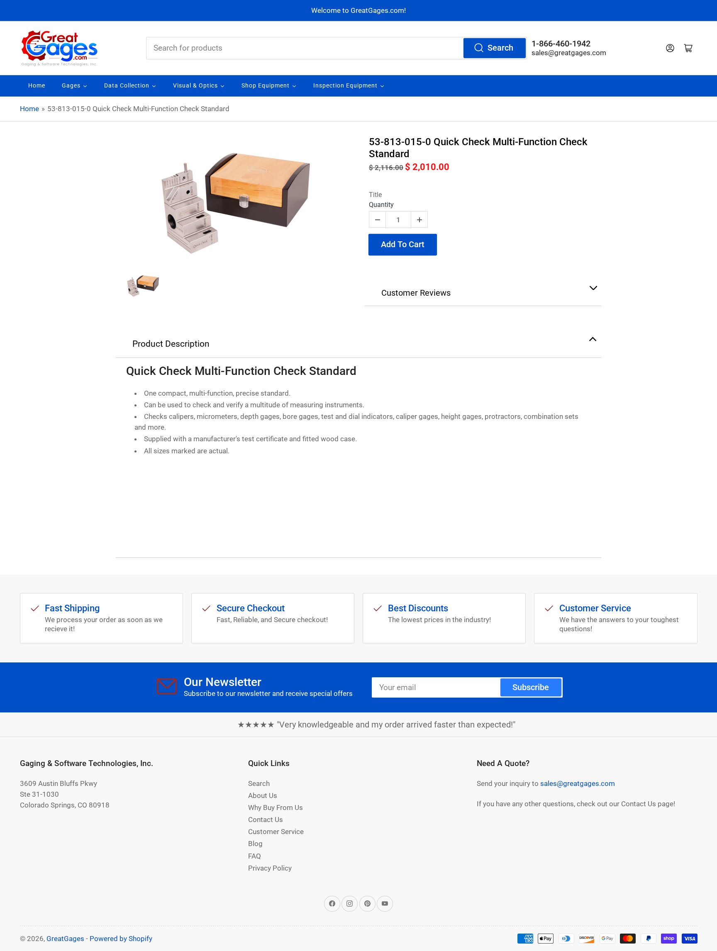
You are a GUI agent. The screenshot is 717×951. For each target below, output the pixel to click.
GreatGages (65, 938)
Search (500, 48)
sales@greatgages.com (569, 53)
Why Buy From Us (275, 807)
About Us (262, 795)
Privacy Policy (270, 868)
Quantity (381, 205)
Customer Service (276, 831)
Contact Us (265, 819)
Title (375, 195)
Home (29, 109)
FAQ (254, 856)
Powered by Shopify (121, 938)
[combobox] (336, 48)
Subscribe (530, 687)
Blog (255, 843)
